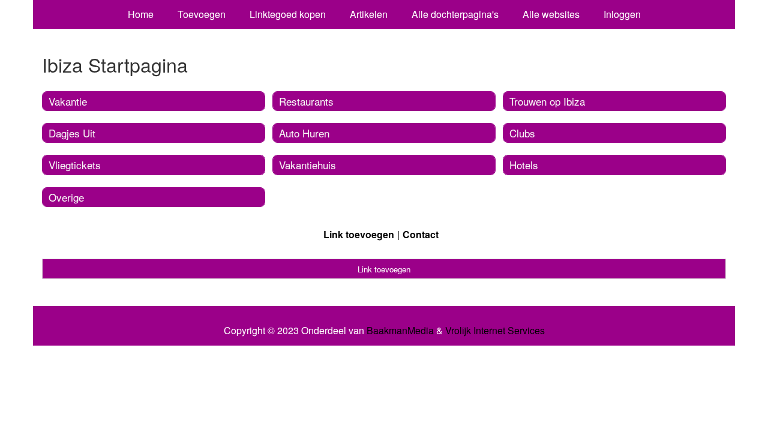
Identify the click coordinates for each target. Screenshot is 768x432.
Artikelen (369, 14)
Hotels (523, 164)
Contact (421, 234)
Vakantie (68, 101)
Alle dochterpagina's (455, 14)
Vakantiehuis (307, 164)
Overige (66, 197)
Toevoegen (202, 14)
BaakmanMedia (400, 331)
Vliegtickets (75, 164)
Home (141, 14)
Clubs (522, 132)
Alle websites (551, 14)
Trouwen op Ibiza (547, 101)
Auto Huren (304, 132)
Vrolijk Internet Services (495, 331)
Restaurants (306, 101)
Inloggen (622, 14)
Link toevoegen (358, 234)
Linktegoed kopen (288, 14)
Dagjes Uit (72, 132)
